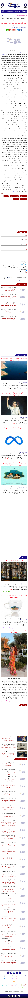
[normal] (5, 15)
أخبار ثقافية (6, 196)
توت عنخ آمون (4, 54)
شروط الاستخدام (23, 264)
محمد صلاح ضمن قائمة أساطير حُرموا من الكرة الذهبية (14, 560)
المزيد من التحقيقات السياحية (8, 591)
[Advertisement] (14, 215)
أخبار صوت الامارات (14, 196)
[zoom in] (3, 15)
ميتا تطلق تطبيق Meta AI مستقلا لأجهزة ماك (14, 428)
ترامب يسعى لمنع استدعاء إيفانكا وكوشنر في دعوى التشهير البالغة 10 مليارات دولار (8, 740)
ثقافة (26, 15)
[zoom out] (7, 15)
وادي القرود (16, 198)
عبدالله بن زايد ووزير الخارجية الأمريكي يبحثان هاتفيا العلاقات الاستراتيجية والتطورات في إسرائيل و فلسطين (8, 824)
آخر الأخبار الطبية (5, 700)
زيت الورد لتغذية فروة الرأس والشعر (9, 858)
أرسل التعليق (23, 280)
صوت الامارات (23, 196)
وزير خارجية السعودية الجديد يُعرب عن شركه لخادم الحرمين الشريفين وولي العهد (8, 906)
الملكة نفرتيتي (14, 191)
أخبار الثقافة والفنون (20, 15)
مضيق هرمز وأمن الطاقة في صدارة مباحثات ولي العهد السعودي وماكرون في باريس (8, 755)
